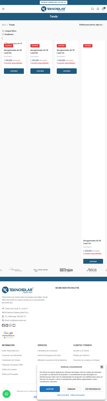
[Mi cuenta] (97, 8)
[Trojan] (66, 270)
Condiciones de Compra (11, 360)
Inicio (4, 25)
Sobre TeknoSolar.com (10, 351)
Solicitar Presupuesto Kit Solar (49, 355)
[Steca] (92, 270)
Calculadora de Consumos (48, 351)
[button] (101, 367)
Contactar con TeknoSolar (12, 355)
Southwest (9, 34)
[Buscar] (92, 8)
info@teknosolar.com (18, 320)
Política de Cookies (63, 395)
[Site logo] (53, 9)
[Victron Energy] (41, 270)
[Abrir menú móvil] (3, 8)
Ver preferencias (93, 389)
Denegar (71, 389)
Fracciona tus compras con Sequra (86, 360)
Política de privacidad (77, 395)
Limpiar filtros (10, 31)
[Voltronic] (15, 270)
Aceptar (50, 389)
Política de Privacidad (10, 374)
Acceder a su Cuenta (81, 351)
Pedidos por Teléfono (81, 355)
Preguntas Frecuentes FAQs (12, 365)
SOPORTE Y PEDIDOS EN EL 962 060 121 (53, 2)
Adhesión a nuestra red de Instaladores (52, 360)
